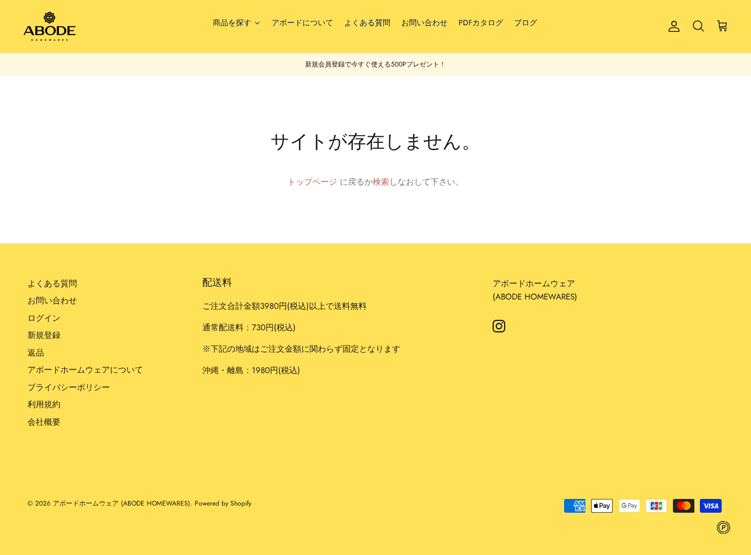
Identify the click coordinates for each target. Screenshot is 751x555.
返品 (35, 353)
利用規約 (43, 404)
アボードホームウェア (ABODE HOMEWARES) (121, 503)
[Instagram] (499, 326)
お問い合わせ (52, 301)
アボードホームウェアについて (85, 370)
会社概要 (43, 422)
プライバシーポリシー (68, 387)
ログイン (43, 318)
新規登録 (43, 335)
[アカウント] (672, 26)
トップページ (312, 182)
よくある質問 (52, 284)
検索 (381, 182)
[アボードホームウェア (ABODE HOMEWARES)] (49, 26)
